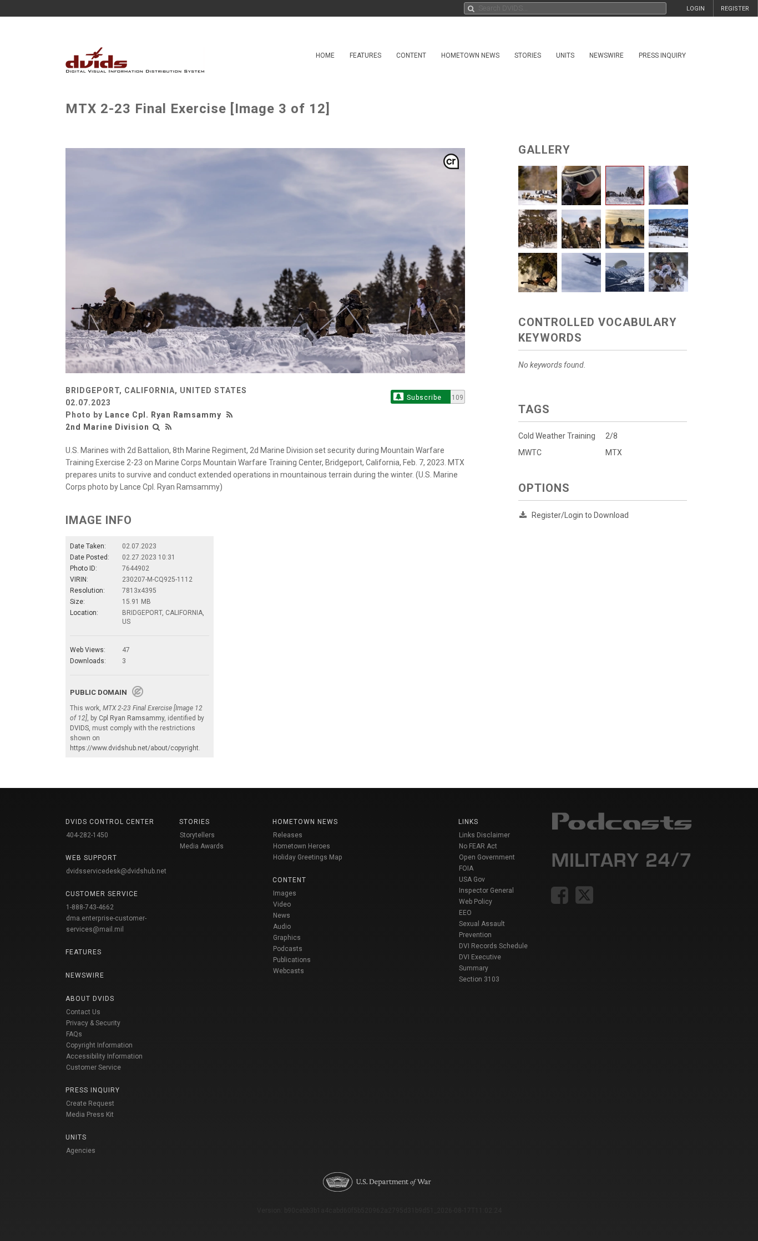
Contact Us (83, 1012)
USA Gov (472, 879)
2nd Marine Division (107, 427)
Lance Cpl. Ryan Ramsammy (163, 414)
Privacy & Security (93, 1023)
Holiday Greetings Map (307, 857)
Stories (527, 55)
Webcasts (288, 971)
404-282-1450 (87, 835)
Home (325, 55)
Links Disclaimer (484, 835)
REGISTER (735, 8)
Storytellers (197, 835)
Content (411, 55)
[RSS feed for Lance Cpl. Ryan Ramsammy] (231, 414)
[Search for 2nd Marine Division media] (156, 427)
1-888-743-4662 (90, 907)
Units (565, 55)
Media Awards (202, 846)
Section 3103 (479, 979)
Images (284, 893)
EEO (465, 913)
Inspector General (486, 890)
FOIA (466, 868)
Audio (282, 926)
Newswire (606, 55)
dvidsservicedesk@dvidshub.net (116, 871)
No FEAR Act (478, 846)
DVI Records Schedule (493, 946)
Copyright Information (99, 1045)
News (281, 915)
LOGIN (695, 8)
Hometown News (470, 55)
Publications (292, 960)
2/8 (611, 435)
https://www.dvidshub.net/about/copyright (134, 748)
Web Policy (475, 902)
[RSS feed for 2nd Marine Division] (169, 427)
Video (282, 904)
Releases (287, 835)
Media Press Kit (90, 1114)
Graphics (287, 938)
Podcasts (287, 949)
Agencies (80, 1150)
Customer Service (93, 1067)
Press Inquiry (662, 55)
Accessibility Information (104, 1056)
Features (365, 55)
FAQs (74, 1034)
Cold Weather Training (556, 435)
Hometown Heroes (301, 846)
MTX (613, 452)
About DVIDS (89, 999)
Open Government (487, 857)
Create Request (90, 1103)
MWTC (530, 452)
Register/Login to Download (580, 515)
